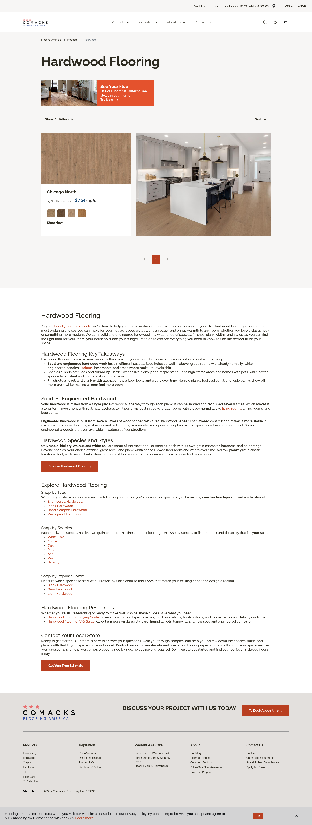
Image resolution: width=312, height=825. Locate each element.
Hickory (53, 562)
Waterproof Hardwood (65, 514)
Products (72, 39)
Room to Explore (200, 757)
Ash (50, 554)
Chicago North (62, 192)
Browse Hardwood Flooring (69, 466)
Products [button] (118, 22)
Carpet (27, 762)
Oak (51, 545)
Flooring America (51, 39)
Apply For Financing (258, 767)
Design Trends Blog (90, 757)
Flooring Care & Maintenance (151, 765)
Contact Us (203, 22)
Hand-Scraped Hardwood (67, 510)
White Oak (56, 537)
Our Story (196, 753)
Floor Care (29, 776)
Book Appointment (267, 710)
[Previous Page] (144, 259)
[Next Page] (167, 259)
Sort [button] (258, 119)
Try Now (106, 99)
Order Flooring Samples (260, 757)
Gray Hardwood (60, 589)
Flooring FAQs (87, 762)
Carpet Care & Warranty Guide (152, 753)
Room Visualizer (88, 753)
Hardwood (29, 757)
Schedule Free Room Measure (263, 762)
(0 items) (285, 22)
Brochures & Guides (90, 767)
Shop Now (55, 222)
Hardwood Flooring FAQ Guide (71, 621)
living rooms (231, 408)
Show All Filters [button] (57, 119)
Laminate (28, 767)
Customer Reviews (201, 762)
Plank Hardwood (60, 506)
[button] (265, 22)
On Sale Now (30, 781)
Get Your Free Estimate (65, 666)
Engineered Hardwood (65, 501)
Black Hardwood (60, 585)
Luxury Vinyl (30, 753)
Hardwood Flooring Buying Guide (73, 617)
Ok (258, 816)
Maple (52, 541)
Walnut (53, 558)
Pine (51, 550)
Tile (25, 772)
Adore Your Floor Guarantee (206, 767)
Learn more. (84, 818)
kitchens (86, 368)
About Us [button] (174, 22)
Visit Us (199, 6)
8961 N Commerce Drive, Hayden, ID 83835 (69, 791)
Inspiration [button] (145, 22)
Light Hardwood (60, 593)
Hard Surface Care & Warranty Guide (152, 759)
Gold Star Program (201, 772)
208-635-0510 (296, 6)
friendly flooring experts (72, 326)
